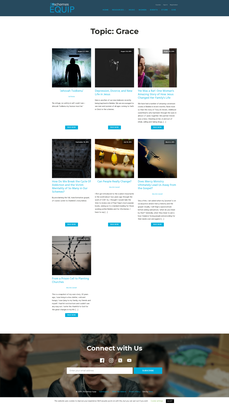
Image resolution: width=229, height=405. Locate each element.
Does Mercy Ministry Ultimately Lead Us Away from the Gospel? (157, 185)
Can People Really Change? (114, 181)
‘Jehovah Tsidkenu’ (71, 91)
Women (142, 10)
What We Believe (119, 391)
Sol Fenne (71, 96)
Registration (174, 5)
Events (154, 10)
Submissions (104, 391)
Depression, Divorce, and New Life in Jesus (113, 92)
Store (164, 10)
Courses (158, 5)
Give (173, 10)
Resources (118, 10)
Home (106, 10)
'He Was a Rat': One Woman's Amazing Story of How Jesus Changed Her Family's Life (156, 94)
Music (132, 10)
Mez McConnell (114, 187)
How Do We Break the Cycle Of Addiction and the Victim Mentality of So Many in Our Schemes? (71, 187)
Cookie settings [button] (157, 401)
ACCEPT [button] (170, 401)
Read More (71, 127)
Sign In (165, 5)
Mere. (151, 391)
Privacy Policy (134, 391)
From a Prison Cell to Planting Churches (70, 280)
